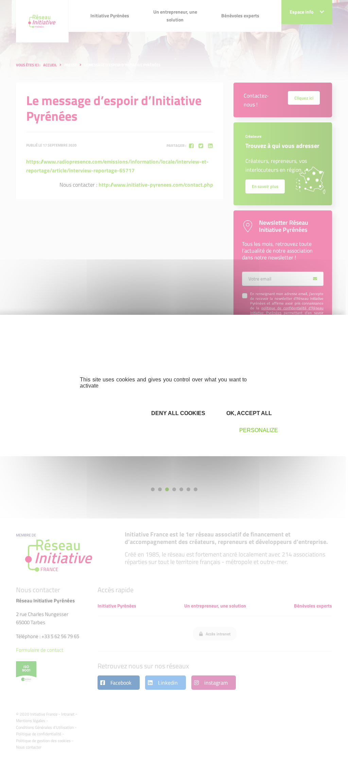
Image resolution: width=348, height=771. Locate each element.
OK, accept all (248, 413)
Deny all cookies (177, 413)
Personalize (258, 430)
